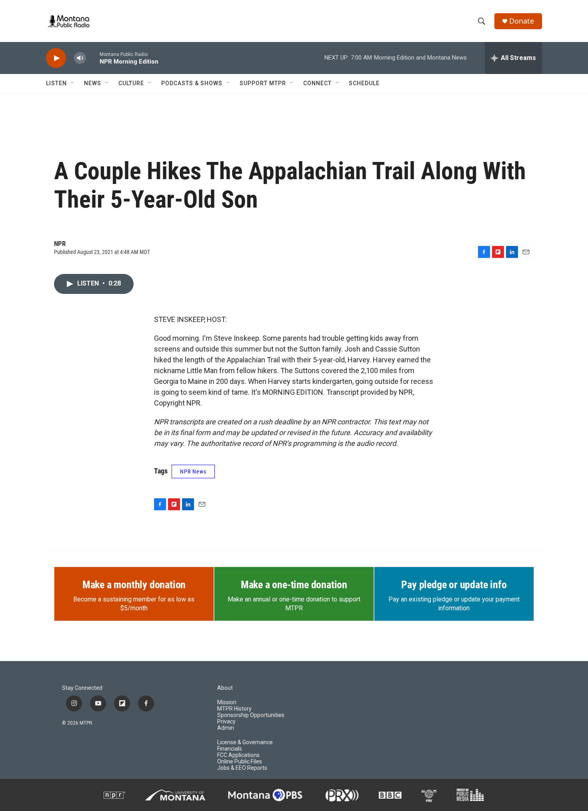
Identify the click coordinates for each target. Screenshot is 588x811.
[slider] (93, 58)
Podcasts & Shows (191, 83)
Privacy (226, 722)
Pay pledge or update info (453, 585)
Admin (225, 728)
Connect (317, 83)
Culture (131, 83)
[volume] (80, 58)
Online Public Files (239, 762)
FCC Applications (238, 755)
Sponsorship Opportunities (250, 715)
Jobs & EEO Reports (242, 768)
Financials (229, 749)
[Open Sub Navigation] (73, 83)
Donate (521, 21)
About (225, 688)
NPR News (193, 471)
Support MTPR (263, 83)
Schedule (364, 83)
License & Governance (245, 742)
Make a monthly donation (134, 585)
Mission (226, 702)
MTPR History (234, 709)
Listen (56, 83)
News (92, 83)
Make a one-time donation (294, 585)
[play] (56, 58)
